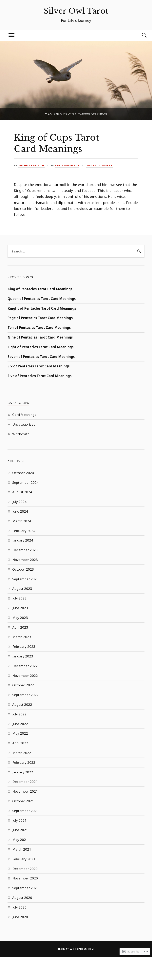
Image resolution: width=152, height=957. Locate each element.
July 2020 (19, 907)
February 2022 (23, 762)
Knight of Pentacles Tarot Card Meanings (42, 308)
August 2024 (22, 492)
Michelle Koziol (31, 165)
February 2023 (23, 646)
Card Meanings (67, 165)
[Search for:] (76, 251)
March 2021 (21, 849)
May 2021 (20, 839)
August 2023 (22, 588)
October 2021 (23, 801)
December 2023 (25, 550)
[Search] (140, 35)
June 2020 (20, 917)
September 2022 (25, 694)
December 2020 (25, 868)
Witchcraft (20, 434)
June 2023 (20, 608)
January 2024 (22, 540)
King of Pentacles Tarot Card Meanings (40, 289)
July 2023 (19, 598)
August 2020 (22, 897)
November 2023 (25, 559)
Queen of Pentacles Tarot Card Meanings (42, 298)
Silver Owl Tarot (76, 11)
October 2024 (23, 472)
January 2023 (22, 656)
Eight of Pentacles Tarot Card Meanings (40, 347)
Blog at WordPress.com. (76, 949)
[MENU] (11, 35)
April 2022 (20, 743)
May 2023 (20, 617)
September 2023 (25, 579)
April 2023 (20, 627)
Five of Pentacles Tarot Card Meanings (39, 376)
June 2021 (20, 830)
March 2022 (21, 752)
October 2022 (23, 685)
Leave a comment (99, 165)
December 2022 (25, 666)
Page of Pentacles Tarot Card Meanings (40, 318)
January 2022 (22, 772)
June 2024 (20, 511)
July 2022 (19, 714)
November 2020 (25, 878)
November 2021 (25, 791)
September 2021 (25, 810)
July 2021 (19, 820)
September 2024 (25, 482)
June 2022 (20, 724)
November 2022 (25, 675)
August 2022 (22, 704)
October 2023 (23, 569)
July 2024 (19, 501)
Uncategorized (23, 424)
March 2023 (21, 637)
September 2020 (25, 888)
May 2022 (20, 733)
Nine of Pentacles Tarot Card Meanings (40, 337)
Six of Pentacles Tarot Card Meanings (38, 366)
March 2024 (21, 521)
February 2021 (23, 859)
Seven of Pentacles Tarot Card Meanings (41, 356)
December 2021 (25, 781)
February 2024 (23, 530)
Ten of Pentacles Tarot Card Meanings (39, 327)
